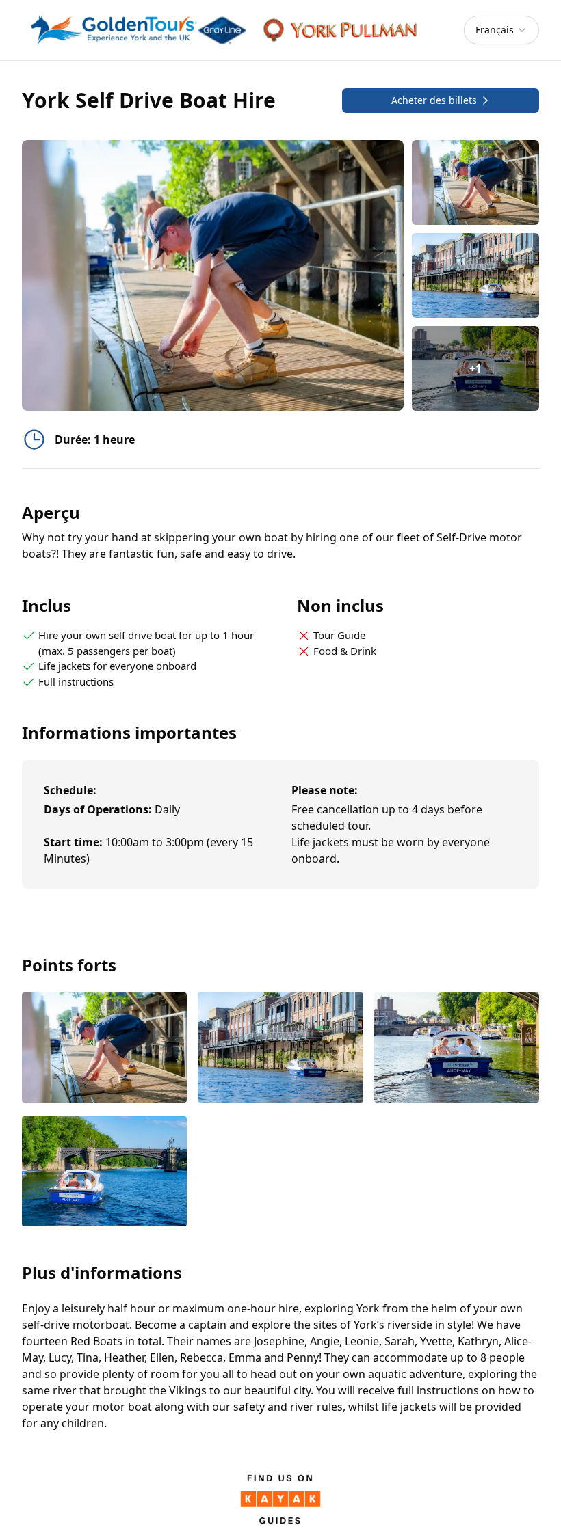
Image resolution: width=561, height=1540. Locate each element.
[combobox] (501, 30)
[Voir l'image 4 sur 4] (104, 1172)
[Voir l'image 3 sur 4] (456, 1048)
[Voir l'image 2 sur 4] (280, 1048)
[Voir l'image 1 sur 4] (104, 1048)
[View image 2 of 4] (475, 275)
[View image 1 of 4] (475, 182)
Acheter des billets (434, 100)
